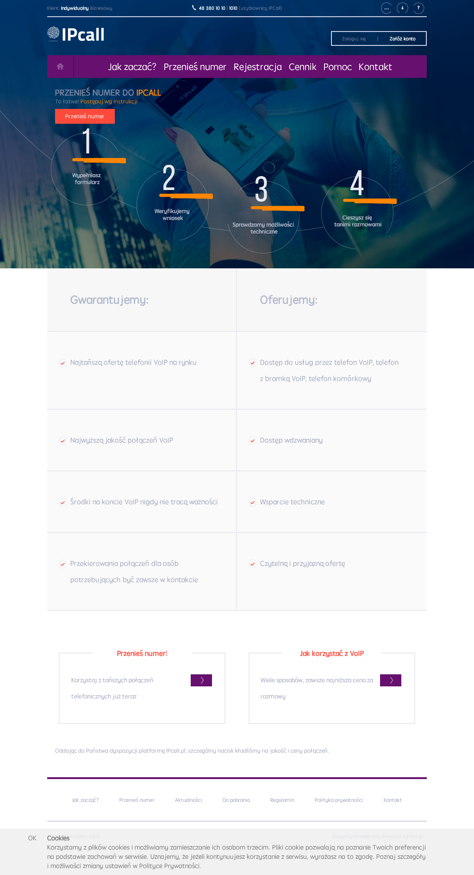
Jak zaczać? (132, 66)
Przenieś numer (195, 66)
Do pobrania (236, 800)
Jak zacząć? (85, 800)
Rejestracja (258, 66)
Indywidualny (75, 8)
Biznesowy (101, 8)
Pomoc (338, 66)
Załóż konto (403, 38)
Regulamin (282, 800)
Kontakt (376, 66)
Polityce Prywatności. (170, 865)
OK (32, 838)
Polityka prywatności (339, 800)
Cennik (303, 66)
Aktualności (188, 800)
